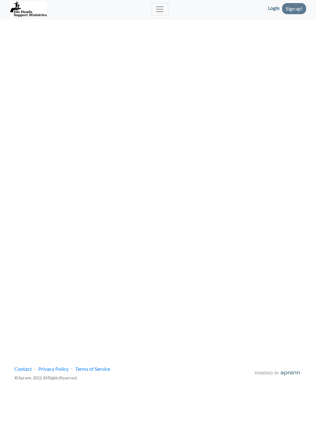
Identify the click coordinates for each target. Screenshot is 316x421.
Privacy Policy (53, 369)
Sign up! (294, 8)
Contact (23, 369)
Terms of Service (92, 369)
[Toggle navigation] (159, 9)
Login (274, 8)
